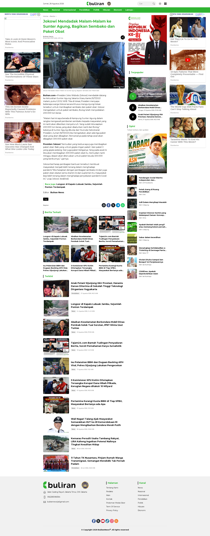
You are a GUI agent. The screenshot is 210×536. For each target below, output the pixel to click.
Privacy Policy (112, 510)
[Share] (123, 37)
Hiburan (141, 507)
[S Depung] (132, 203)
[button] (153, 4)
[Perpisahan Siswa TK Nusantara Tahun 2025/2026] (56, 463)
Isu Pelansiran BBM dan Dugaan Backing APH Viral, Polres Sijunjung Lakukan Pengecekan (55, 268)
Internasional (143, 495)
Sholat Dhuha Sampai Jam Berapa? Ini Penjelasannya (151, 261)
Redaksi (109, 491)
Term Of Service (113, 507)
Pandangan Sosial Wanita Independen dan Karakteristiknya (150, 179)
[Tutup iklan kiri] (38, 14)
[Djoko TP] (132, 250)
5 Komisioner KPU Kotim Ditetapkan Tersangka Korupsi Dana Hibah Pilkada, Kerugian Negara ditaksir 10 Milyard (84, 268)
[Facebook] (108, 205)
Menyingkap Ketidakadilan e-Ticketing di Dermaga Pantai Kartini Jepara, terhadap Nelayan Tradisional (152, 249)
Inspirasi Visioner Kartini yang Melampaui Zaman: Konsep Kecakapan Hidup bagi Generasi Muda (152, 214)
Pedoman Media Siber (115, 503)
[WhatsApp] (123, 205)
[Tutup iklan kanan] (171, 14)
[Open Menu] (165, 3)
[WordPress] (107, 521)
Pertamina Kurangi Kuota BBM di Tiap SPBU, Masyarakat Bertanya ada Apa (110, 268)
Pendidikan (75, 293)
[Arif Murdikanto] (132, 180)
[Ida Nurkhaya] (132, 262)
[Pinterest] (103, 521)
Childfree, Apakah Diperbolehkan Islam (148, 272)
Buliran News (48, 36)
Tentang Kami (112, 488)
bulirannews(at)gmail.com (58, 502)
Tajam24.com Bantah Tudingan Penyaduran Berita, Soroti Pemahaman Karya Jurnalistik (111, 239)
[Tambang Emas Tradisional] (56, 443)
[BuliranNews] (99, 3)
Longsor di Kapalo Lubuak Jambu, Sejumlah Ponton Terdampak (55, 238)
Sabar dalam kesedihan (150, 237)
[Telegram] (118, 205)
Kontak (109, 499)
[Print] (104, 205)
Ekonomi (141, 510)
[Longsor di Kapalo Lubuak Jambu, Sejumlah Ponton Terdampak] (56, 225)
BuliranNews (104, 530)
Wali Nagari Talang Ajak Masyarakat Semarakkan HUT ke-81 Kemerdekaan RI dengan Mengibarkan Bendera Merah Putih (96, 422)
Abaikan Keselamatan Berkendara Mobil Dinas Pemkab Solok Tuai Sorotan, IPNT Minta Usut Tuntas (82, 239)
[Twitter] (113, 205)
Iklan (108, 495)
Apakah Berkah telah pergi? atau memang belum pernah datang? (152, 225)
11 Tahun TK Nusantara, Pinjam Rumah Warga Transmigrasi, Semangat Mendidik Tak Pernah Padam (98, 461)
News (73, 311)
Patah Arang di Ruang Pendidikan (149, 190)
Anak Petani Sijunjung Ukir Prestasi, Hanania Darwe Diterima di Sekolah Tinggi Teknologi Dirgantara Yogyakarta (97, 286)
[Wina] (132, 215)
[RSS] (116, 521)
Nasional (141, 491)
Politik (140, 503)
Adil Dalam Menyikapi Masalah (153, 202)
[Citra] (132, 192)
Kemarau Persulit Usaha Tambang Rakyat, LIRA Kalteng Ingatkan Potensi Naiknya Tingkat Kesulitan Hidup (95, 441)
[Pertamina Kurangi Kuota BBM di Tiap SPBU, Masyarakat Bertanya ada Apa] (112, 254)
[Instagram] (112, 521)
